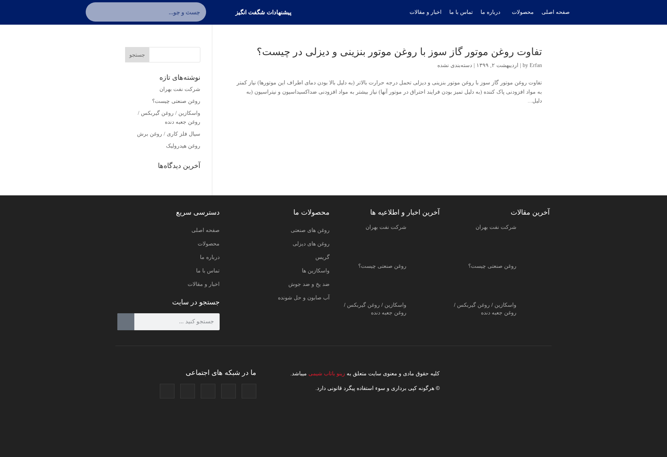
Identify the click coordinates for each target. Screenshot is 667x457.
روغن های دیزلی (311, 243)
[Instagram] (249, 391)
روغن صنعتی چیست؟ (176, 101)
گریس (322, 257)
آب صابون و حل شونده (304, 297)
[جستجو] (95, 12)
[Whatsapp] (167, 391)
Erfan (536, 65)
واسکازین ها (316, 270)
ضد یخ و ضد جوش (309, 284)
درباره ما (210, 257)
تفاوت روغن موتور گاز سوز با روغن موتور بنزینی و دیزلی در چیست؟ (399, 51)
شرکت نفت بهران (179, 89)
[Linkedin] (187, 391)
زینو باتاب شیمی (326, 373)
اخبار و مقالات (204, 284)
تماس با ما (208, 270)
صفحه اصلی (205, 230)
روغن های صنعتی (310, 230)
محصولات (209, 243)
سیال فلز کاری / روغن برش (168, 134)
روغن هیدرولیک (183, 146)
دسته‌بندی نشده (454, 65)
